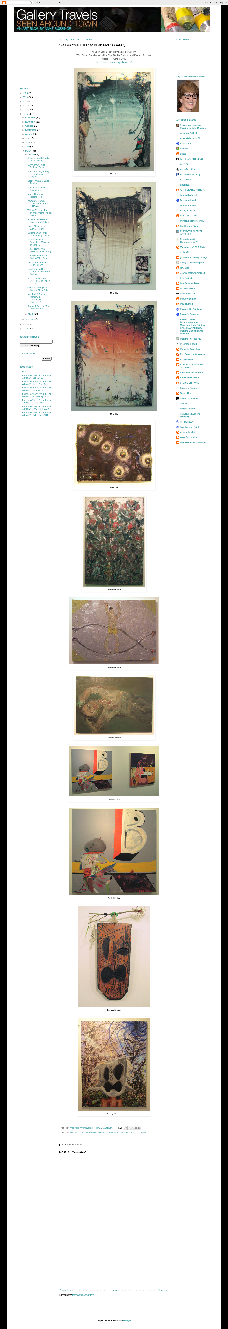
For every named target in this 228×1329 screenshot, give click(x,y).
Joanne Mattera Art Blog (192, 273)
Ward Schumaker (189, 437)
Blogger (127, 1320)
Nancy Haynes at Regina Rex (35, 195)
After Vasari (186, 143)
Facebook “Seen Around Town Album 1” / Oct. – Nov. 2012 (36, 413)
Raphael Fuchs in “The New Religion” (38, 307)
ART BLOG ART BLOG (191, 159)
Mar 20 (31, 154)
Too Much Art (186, 422)
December (30, 117)
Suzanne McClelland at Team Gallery (38, 159)
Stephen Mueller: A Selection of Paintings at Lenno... (39, 242)
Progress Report (188, 344)
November (30, 122)
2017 (25, 105)
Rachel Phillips (139, 1132)
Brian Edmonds (188, 205)
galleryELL (185, 252)
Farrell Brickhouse (115, 1132)
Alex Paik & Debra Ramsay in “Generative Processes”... (36, 298)
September (31, 130)
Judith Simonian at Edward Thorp (36, 227)
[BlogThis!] (129, 1128)
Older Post (163, 1290)
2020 (25, 93)
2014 (25, 324)
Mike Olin (128, 1132)
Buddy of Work (187, 210)
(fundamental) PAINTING (192, 247)
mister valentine (188, 299)
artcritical (185, 185)
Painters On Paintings (191, 309)
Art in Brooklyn (187, 169)
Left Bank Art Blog (189, 283)
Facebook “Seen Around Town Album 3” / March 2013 (36, 401)
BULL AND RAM (188, 216)
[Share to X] (132, 1128)
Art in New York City (190, 174)
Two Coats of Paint (189, 427)
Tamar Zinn (185, 393)
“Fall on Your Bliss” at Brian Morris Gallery (38, 220)
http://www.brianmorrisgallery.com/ (114, 62)
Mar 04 (31, 314)
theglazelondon (187, 408)
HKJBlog (184, 268)
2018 (25, 101)
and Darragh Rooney (79, 1132)
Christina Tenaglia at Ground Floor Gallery (38, 289)
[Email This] (126, 1128)
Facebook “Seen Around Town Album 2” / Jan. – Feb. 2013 (36, 407)
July (27, 138)
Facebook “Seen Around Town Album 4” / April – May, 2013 (36, 395)
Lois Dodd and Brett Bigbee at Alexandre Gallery (38, 272)
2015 (25, 114)
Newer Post (65, 1290)
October (29, 126)
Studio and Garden (189, 378)
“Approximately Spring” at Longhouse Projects (38, 174)
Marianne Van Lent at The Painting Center (38, 234)
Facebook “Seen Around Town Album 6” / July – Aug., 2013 (36, 382)
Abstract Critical (188, 133)
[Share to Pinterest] (139, 1128)
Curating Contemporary (192, 221)
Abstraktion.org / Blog (191, 138)
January (29, 319)
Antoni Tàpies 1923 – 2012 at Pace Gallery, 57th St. (39, 281)
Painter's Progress (189, 314)
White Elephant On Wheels (193, 442)
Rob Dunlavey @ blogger (192, 354)
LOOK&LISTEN (187, 288)
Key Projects (186, 278)
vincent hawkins (188, 432)
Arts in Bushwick (188, 195)
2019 (25, 97)
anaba (183, 154)
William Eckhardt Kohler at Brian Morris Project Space (39, 213)
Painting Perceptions (190, 339)
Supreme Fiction (188, 388)
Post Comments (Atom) (83, 1295)
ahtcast (184, 148)
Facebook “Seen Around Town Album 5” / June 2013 (36, 388)
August (29, 134)
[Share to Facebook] (136, 1128)
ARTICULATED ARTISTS (192, 190)
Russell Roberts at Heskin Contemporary (39, 250)
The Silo (184, 403)
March (28, 151)
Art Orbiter (185, 179)
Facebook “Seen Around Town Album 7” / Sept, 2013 (36, 376)
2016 (25, 109)
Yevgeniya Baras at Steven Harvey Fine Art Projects (38, 203)
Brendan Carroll (188, 200)
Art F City (185, 164)
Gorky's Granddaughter (192, 262)
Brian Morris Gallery (97, 1132)
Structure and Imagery (191, 372)
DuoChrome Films (189, 226)
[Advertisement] (114, 1259)
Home (115, 1290)
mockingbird (186, 304)
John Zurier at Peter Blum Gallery (36, 263)
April (27, 146)
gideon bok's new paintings (193, 257)
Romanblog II (186, 359)
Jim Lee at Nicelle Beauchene (36, 188)
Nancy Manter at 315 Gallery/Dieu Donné (38, 257)
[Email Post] (120, 1128)
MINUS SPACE (187, 293)
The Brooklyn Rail (189, 398)
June (28, 142)
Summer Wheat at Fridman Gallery (36, 166)
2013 (25, 328)
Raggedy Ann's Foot (190, 349)
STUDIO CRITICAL (189, 383)
